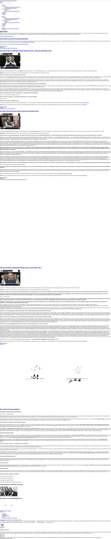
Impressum (4, 513)
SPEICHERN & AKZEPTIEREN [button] (6, 538)
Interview (1, 46)
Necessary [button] (2, 534)
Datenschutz (4, 514)
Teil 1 (2, 70)
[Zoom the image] (55, 505)
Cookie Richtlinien (5, 515)
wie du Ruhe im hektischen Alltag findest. (64, 173)
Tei (1, 131)
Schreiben (87, 465)
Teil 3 (6, 173)
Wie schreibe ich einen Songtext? (10, 409)
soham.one (85, 175)
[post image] (55, 36)
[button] (1, 1)
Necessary (3, 535)
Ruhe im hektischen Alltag (34, 131)
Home (3, 16)
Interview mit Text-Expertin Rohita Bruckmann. (19, 44)
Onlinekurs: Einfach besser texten (11, 8)
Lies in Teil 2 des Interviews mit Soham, (22, 339)
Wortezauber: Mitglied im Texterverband (9, 517)
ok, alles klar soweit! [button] (49, 522)
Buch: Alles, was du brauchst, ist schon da (12, 7)
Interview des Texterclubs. (29, 42)
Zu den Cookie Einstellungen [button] (29, 522)
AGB (3, 516)
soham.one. (85, 104)
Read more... (2, 47)
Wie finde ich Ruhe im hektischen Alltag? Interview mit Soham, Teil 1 (20, 267)
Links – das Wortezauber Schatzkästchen (12, 11)
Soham (21, 70)
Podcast (6, 10)
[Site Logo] (8, 0)
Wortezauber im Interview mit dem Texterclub (14, 38)
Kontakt (3, 14)
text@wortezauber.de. (85, 102)
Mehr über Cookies (40, 522)
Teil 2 (6, 70)
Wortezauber (64, 418)
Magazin (3, 13)
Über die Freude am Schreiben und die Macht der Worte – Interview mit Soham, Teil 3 (26, 50)
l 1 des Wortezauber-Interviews (7, 131)
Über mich (4, 12)
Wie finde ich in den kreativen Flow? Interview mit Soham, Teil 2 (19, 111)
